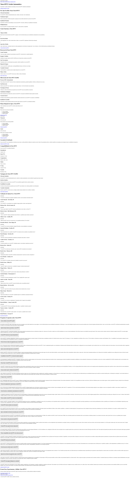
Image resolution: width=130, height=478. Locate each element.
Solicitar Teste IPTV (3, 115)
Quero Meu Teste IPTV (4, 191)
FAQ (14, 1)
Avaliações (12, 1)
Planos (9, 1)
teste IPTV (14, 380)
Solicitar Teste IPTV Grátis (4, 143)
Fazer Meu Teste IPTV (4, 315)
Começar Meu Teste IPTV (4, 47)
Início (1, 1)
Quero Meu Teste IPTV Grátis (5, 473)
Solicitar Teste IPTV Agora (4, 8)
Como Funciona (5, 1)
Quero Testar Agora (3, 75)
